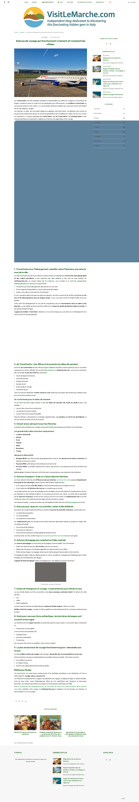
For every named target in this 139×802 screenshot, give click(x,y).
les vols (44, 686)
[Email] (25, 701)
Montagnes (97, 136)
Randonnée (97, 141)
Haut (123, 798)
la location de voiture (55, 686)
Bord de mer (107, 66)
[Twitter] (19, 701)
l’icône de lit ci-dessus (45, 281)
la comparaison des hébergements (29, 686)
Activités (70, 2)
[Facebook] (16, 701)
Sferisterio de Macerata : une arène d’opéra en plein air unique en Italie (75, 734)
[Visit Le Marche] (69, 17)
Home (26, 2)
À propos (97, 109)
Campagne (97, 122)
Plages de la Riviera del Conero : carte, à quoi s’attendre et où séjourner (113, 84)
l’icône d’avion (48, 370)
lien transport (73, 502)
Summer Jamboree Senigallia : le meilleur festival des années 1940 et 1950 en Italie (50, 734)
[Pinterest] (22, 701)
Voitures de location (84, 2)
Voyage (96, 145)
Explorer (44, 37)
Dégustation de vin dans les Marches (25, 733)
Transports (100, 2)
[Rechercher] (128, 2)
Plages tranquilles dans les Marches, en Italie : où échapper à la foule (114, 71)
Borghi (96, 118)
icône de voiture (20, 499)
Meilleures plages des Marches (113, 94)
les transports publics (69, 686)
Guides (34, 2)
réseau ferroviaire (65, 480)
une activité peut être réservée (53, 536)
